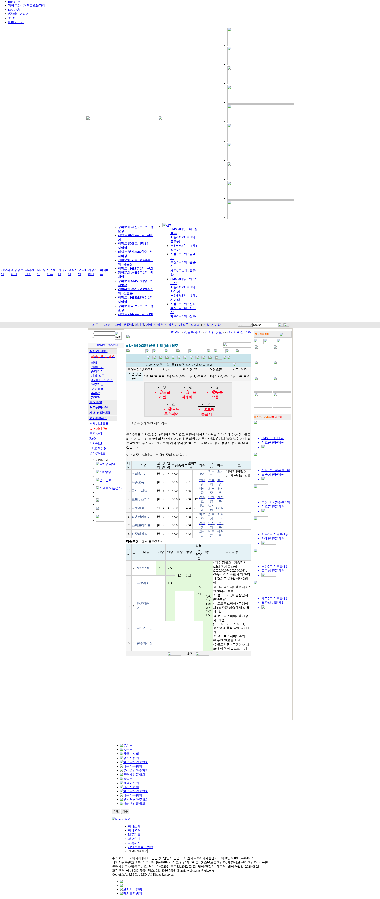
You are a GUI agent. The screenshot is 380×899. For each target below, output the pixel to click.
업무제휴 (134, 834)
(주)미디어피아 (18, 13)
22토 (107, 324)
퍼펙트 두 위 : (135, 268)
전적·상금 (97, 375)
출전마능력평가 (102, 380)
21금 (95, 324)
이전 (116, 811)
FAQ (92, 438)
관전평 (95, 397)
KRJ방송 (14, 9)
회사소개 (134, 826)
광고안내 (134, 838)
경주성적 (97, 388)
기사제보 (95, 443)
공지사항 (95, 433)
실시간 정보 (213, 332)
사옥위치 (134, 843)
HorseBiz (14, 1)
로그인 (12, 18)
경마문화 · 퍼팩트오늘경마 (26, 5)
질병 (94, 362)
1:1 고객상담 (98, 448)
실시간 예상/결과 (239, 332)
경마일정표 (97, 453)
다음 (125, 811)
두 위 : (183, 304)
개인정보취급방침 (140, 847)
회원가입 (101, 345)
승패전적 (97, 371)
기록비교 (97, 367)
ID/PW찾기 (113, 345)
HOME (174, 332)
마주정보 (97, 384)
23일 (118, 324)
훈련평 (95, 393)
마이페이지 (16, 22)
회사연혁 (134, 830)
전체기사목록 (98, 423)
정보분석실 (192, 332)
